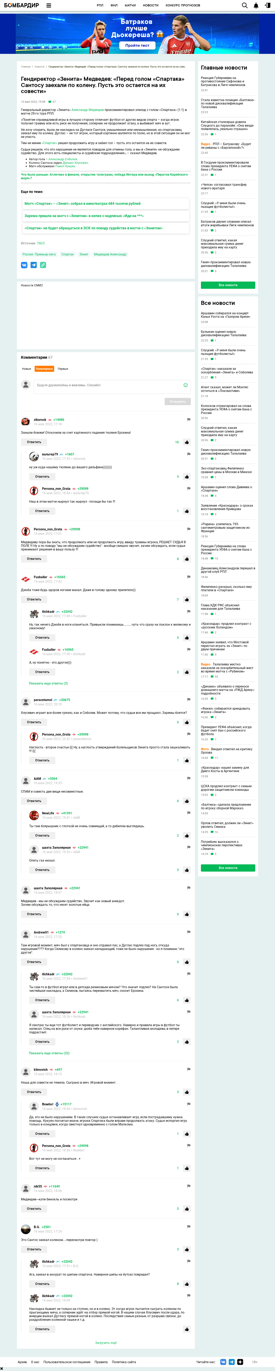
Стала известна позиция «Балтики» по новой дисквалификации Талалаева (227, 103)
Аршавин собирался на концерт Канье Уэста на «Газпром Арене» (225, 314)
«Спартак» (49, 143)
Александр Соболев (63, 159)
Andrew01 (41, 932)
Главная (26, 66)
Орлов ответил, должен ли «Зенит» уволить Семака (227, 824)
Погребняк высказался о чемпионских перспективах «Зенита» (221, 845)
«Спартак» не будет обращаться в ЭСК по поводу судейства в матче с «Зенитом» (94, 228)
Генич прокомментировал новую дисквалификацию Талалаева (226, 263)
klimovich (41, 1070)
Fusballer (40, 577)
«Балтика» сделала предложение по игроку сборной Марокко (226, 806)
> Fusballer (78, 616)
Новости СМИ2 (32, 285)
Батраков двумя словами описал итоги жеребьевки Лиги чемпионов (227, 223)
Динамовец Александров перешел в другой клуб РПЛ (228, 569)
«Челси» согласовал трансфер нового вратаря (224, 186)
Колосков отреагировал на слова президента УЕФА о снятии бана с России (226, 409)
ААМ (37, 779)
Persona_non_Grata (56, 489)
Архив (22, 1362)
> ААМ (75, 818)
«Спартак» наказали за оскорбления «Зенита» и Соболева (227, 370)
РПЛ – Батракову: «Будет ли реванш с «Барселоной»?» (226, 145)
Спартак (67, 254)
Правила (101, 1362)
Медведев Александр (110, 254)
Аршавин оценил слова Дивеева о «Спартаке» (226, 488)
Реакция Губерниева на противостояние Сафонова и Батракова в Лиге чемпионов (223, 81)
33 (216, 676)
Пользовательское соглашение (66, 1362)
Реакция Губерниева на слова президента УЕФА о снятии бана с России (226, 549)
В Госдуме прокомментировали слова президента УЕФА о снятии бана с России (226, 166)
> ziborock (78, 459)
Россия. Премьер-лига (39, 254)
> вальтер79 (80, 493)
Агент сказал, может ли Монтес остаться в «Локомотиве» (224, 388)
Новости (39, 66)
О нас (35, 1362)
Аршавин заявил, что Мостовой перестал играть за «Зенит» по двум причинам (225, 645)
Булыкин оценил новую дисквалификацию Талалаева (223, 333)
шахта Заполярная (56, 847)
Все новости (228, 285)
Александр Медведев (87, 110)
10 (216, 558)
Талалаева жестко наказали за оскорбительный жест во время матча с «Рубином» (227, 668)
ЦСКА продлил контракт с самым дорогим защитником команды (226, 787)
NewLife (48, 813)
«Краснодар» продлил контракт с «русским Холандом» (226, 625)
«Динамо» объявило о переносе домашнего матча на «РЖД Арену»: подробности (228, 689)
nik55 (38, 1186)
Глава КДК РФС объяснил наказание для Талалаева (220, 606)
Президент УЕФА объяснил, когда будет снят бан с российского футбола (226, 730)
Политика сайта (124, 1362)
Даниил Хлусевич (75, 163)
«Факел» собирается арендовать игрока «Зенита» (225, 710)
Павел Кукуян (65, 166)
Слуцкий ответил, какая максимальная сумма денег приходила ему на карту (222, 244)
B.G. (37, 1227)
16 (216, 831)
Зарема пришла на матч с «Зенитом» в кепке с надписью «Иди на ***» (84, 216)
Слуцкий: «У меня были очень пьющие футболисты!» (223, 204)
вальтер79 (50, 454)
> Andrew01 (79, 979)
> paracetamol (81, 739)
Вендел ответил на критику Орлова (226, 750)
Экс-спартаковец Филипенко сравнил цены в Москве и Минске (226, 470)
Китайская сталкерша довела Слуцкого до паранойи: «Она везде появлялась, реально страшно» (227, 125)
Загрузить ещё (106, 1342)
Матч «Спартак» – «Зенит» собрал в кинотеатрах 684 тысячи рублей (83, 203)
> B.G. (75, 1266)
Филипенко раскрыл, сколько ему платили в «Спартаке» (226, 588)
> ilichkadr (78, 654)
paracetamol (43, 700)
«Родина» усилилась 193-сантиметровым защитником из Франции (225, 527)
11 (216, 757)
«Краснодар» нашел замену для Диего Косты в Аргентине (225, 769)
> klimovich (79, 1109)
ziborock (40, 420)
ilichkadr (48, 612)
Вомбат (48, 1104)
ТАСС (41, 243)
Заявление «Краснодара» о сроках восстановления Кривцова (227, 507)
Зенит (84, 254)
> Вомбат (78, 1150)
